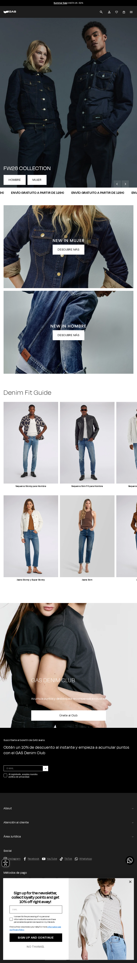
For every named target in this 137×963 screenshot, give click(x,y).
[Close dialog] (130, 882)
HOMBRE (15, 180)
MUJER (37, 180)
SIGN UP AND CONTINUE (36, 938)
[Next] (125, 184)
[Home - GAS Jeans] (14, 12)
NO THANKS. (36, 947)
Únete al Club (68, 715)
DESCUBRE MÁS (68, 249)
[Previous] (117, 184)
